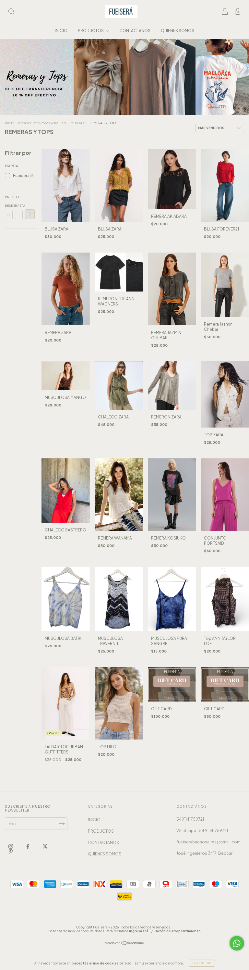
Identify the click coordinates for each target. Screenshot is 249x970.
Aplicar (30, 214)
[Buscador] (11, 12)
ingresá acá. (139, 931)
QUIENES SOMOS (177, 30)
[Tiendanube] (124, 943)
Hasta (19, 205)
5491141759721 (190, 819)
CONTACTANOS (134, 30)
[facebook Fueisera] (28, 846)
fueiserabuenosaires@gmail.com (208, 841)
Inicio (9, 123)
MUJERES (77, 123)
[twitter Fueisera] (45, 846)
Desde (9, 205)
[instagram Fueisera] (11, 846)
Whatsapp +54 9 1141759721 (202, 830)
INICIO (61, 30)
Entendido (201, 963)
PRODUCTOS (91, 30)
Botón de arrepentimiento (178, 931)
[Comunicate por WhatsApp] (237, 943)
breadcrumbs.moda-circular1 (42, 123)
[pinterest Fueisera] (11, 851)
